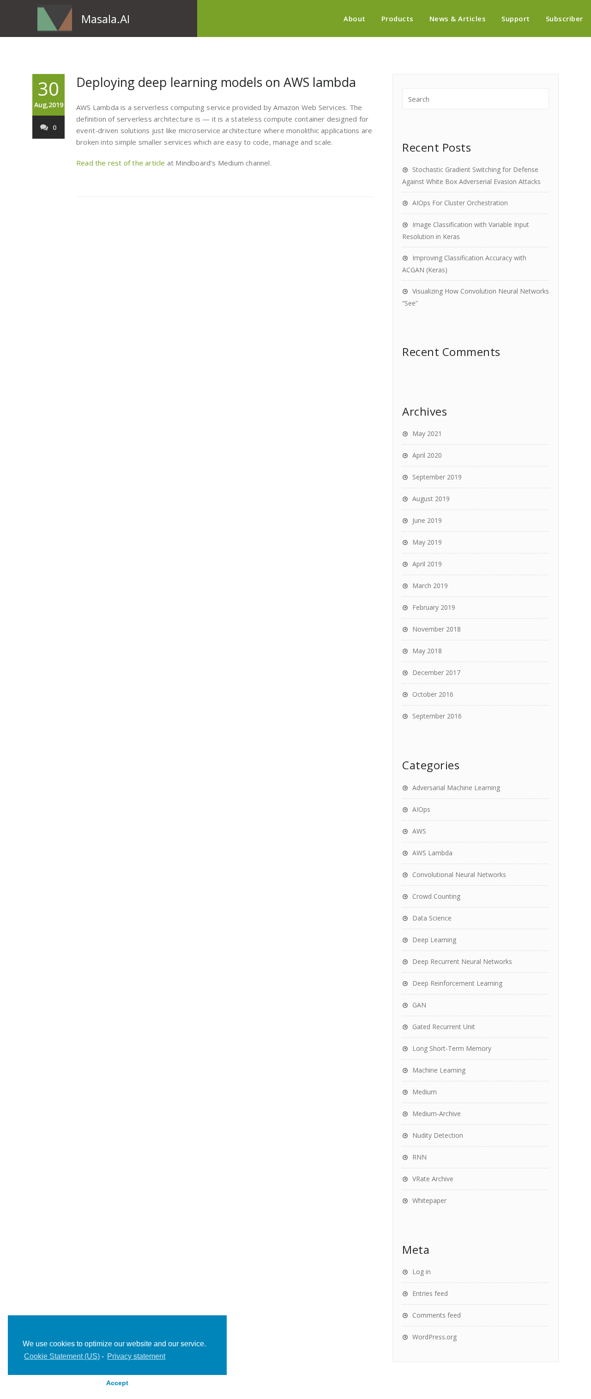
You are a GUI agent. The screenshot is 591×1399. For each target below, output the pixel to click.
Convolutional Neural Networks (459, 874)
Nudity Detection (437, 1135)
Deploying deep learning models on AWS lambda (216, 82)
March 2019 (430, 585)
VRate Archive (432, 1178)
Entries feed (430, 1293)
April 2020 (427, 455)
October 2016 (432, 694)
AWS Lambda (432, 852)
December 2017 (436, 672)
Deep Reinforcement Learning (457, 983)
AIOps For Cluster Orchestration (460, 202)
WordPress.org (434, 1336)
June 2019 (427, 520)
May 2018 (427, 650)
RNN (419, 1157)
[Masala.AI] (54, 18)
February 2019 (433, 607)
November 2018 (436, 629)
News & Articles (457, 18)
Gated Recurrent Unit (443, 1026)
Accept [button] (117, 1383)
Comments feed (436, 1315)
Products (397, 18)
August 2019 (431, 498)
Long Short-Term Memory (451, 1048)
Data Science (432, 918)
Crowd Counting (436, 896)
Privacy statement (136, 1356)
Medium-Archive (436, 1113)
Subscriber (564, 18)
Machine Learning (438, 1070)
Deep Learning (434, 939)
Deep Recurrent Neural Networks (462, 961)
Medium (424, 1091)
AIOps (421, 809)
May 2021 (427, 433)
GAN (419, 1004)
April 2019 (427, 563)
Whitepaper (429, 1200)
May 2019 (427, 542)
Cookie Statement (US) (62, 1356)
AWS (419, 831)
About (355, 18)
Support (515, 18)
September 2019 (437, 476)
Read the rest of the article (120, 162)
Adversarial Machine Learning (456, 787)
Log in (421, 1271)
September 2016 (437, 716)
